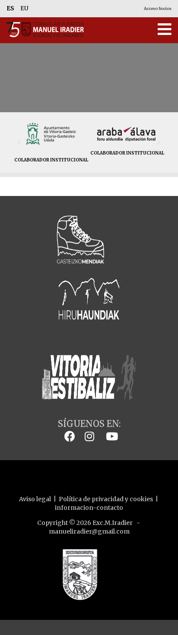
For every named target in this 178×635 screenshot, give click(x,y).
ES (10, 8)
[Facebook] (67, 436)
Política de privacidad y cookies (106, 499)
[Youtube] (110, 436)
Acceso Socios (158, 8)
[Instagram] (87, 436)
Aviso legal (35, 499)
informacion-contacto (89, 508)
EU (24, 8)
